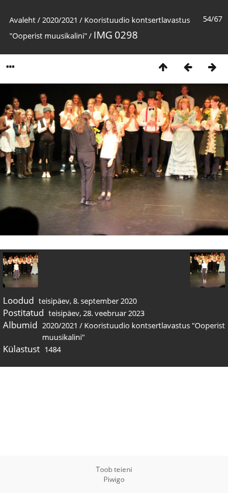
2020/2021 (60, 20)
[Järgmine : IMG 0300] (212, 67)
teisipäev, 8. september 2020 (88, 301)
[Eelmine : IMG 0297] (187, 67)
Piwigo (114, 479)
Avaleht (22, 20)
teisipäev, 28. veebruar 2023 (96, 313)
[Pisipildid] (163, 67)
